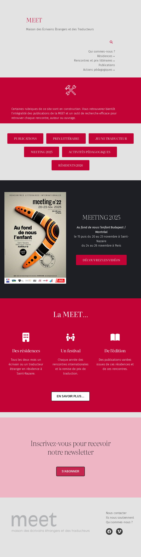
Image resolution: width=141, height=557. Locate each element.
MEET (34, 20)
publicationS (25, 138)
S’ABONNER (70, 471)
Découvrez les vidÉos (101, 260)
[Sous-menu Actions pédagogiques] (114, 70)
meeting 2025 (42, 152)
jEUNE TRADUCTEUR (111, 138)
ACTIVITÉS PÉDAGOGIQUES (89, 152)
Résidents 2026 (70, 165)
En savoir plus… (70, 396)
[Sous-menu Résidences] (114, 56)
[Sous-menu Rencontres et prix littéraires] (114, 61)
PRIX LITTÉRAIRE (66, 138)
